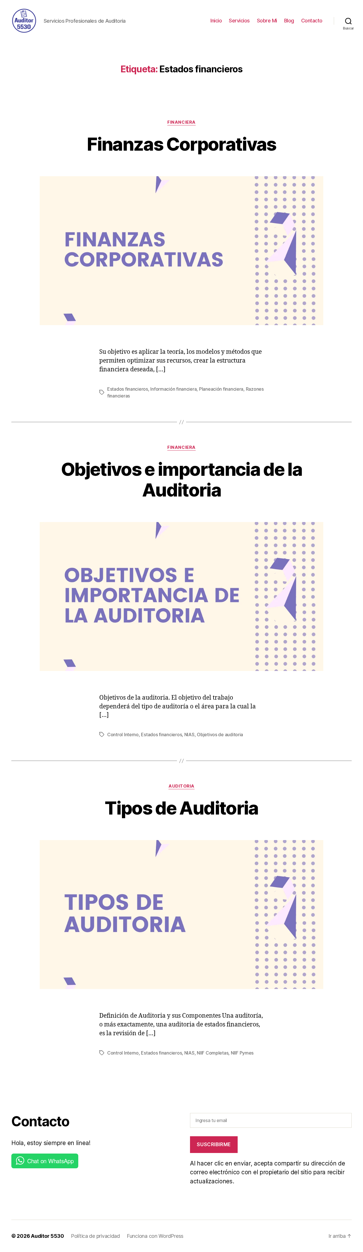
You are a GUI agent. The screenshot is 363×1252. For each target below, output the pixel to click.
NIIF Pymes (242, 1053)
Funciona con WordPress (155, 1236)
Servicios (239, 21)
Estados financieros (127, 389)
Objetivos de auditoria (220, 734)
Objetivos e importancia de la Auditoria (181, 479)
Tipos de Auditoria (181, 808)
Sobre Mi (267, 21)
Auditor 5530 (47, 1236)
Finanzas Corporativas (181, 144)
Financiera (181, 122)
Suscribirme (214, 1144)
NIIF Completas (212, 1053)
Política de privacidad (95, 1236)
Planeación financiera (221, 389)
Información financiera (173, 389)
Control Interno (123, 734)
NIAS (189, 734)
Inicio (216, 21)
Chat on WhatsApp (50, 1161)
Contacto (311, 21)
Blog (289, 21)
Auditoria (181, 786)
